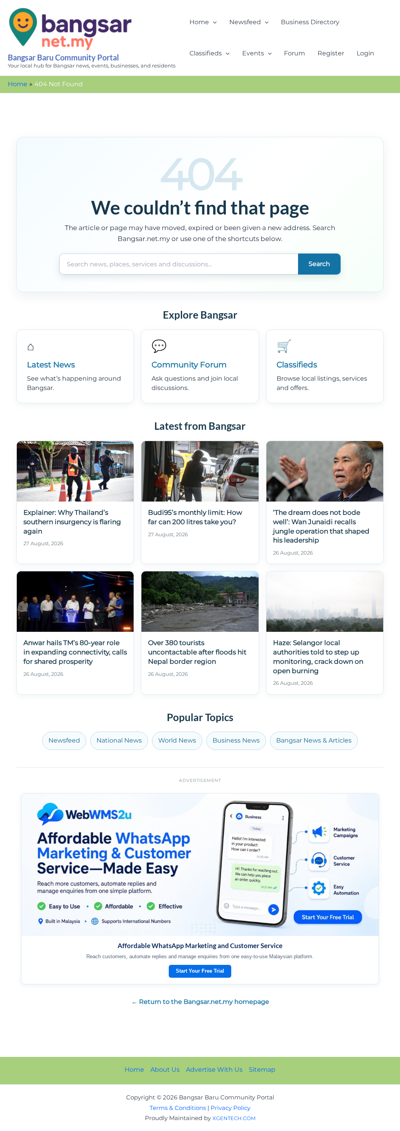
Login (365, 53)
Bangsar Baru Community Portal (63, 57)
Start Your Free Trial (200, 971)
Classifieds (205, 53)
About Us (165, 1069)
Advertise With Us (214, 1069)
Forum (294, 53)
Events (253, 53)
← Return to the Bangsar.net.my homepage (200, 1001)
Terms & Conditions (178, 1108)
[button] (213, 22)
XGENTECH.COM (233, 1118)
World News (177, 740)
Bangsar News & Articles (314, 740)
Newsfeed (245, 22)
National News (119, 740)
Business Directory (310, 22)
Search (319, 264)
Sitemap (262, 1069)
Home (199, 22)
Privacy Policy (230, 1108)
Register (331, 53)
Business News (236, 740)
